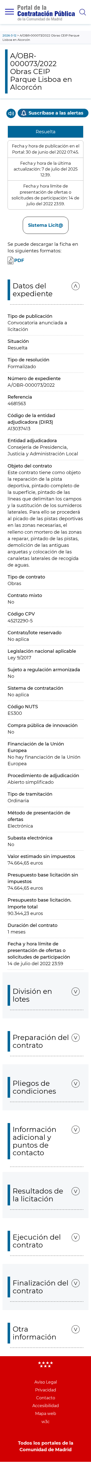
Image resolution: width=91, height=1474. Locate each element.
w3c (45, 1421)
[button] (9, 11)
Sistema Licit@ (45, 225)
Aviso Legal (45, 1382)
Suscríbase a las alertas (56, 113)
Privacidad (45, 1390)
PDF (19, 260)
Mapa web (45, 1413)
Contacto (45, 1397)
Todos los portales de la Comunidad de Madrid (45, 1446)
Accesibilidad (45, 1405)
